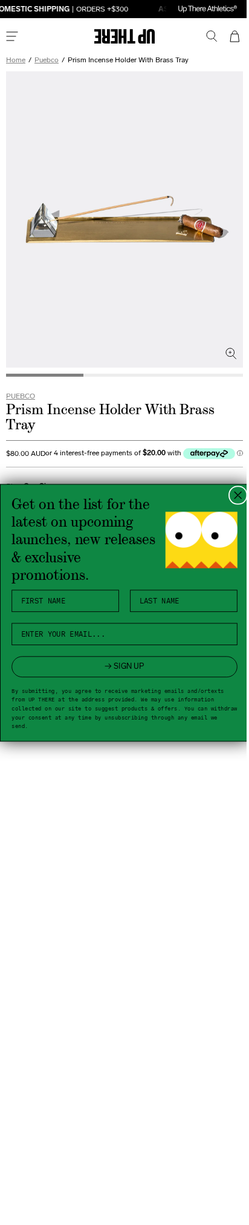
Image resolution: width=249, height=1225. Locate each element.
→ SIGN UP (120, 666)
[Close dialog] (233, 495)
